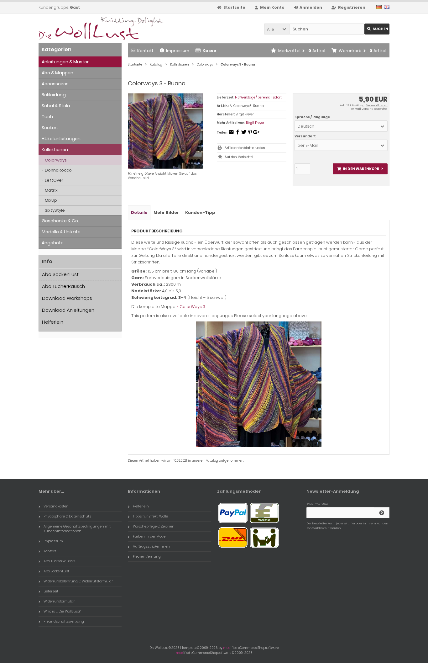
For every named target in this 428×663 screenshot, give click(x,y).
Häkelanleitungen (61, 138)
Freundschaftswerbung (64, 621)
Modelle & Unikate (61, 232)
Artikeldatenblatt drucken (245, 148)
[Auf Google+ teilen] (256, 134)
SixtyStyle (55, 210)
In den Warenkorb (360, 169)
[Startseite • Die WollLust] (80, 28)
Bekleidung (54, 95)
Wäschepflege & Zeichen (154, 526)
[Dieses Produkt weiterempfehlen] (231, 134)
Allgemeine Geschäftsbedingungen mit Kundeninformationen (77, 528)
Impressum (177, 51)
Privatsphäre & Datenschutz (67, 516)
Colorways (56, 160)
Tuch (47, 117)
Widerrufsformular (59, 601)
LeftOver (54, 180)
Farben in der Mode (149, 536)
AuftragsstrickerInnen (151, 546)
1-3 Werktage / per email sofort (258, 97)
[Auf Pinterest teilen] (250, 134)
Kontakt (145, 51)
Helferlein (52, 322)
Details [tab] (139, 212)
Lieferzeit (51, 591)
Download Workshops (67, 298)
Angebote (53, 243)
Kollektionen (55, 149)
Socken (50, 128)
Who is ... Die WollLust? (62, 611)
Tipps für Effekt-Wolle (150, 516)
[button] (276, 29)
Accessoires (55, 84)
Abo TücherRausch (63, 286)
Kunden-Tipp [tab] (200, 212)
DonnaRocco (58, 170)
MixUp (51, 200)
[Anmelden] (381, 512)
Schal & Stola (56, 106)
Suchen (377, 29)
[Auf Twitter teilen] (244, 134)
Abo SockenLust (60, 274)
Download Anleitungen (68, 310)
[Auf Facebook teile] (237, 134)
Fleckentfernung (147, 556)
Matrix (51, 190)
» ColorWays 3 (191, 307)
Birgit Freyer (255, 122)
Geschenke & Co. (60, 221)
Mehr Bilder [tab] (166, 212)
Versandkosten (377, 105)
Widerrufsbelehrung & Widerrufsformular (78, 581)
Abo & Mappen (57, 73)
